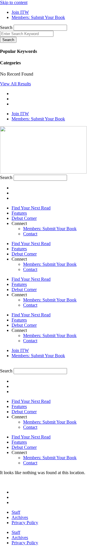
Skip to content (13, 2)
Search (6, 27)
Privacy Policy (25, 522)
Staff (16, 512)
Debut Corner (24, 218)
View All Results (15, 83)
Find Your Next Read (31, 207)
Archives (20, 517)
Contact (30, 233)
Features (19, 213)
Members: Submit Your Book (50, 228)
